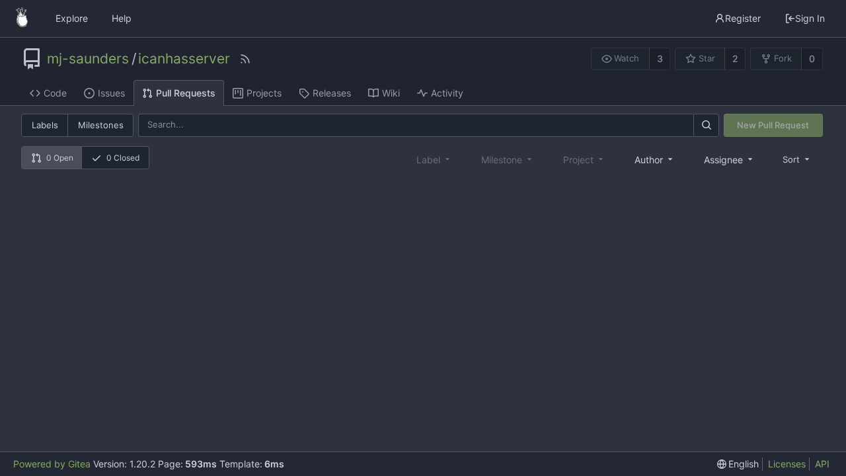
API (822, 463)
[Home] (22, 18)
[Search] (705, 125)
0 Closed (122, 158)
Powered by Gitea (52, 463)
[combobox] (654, 159)
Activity (447, 93)
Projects (264, 93)
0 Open (59, 158)
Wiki (391, 93)
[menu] (797, 159)
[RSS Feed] (245, 59)
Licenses (787, 463)
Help (122, 18)
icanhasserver (184, 58)
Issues (111, 93)
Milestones (101, 125)
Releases (332, 93)
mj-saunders (88, 58)
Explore (72, 18)
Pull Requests (185, 93)
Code (55, 93)
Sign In (810, 18)
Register (743, 18)
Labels (45, 125)
